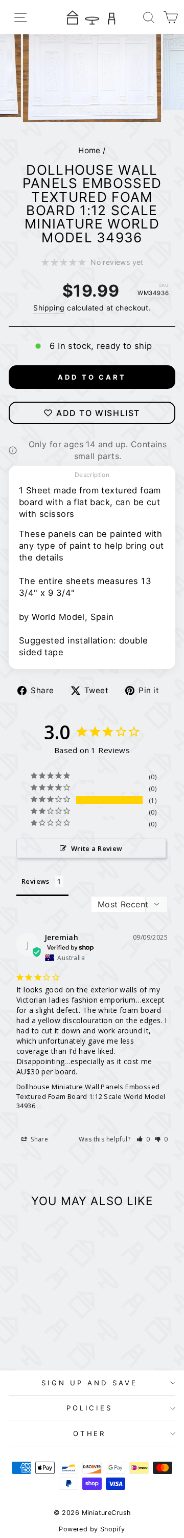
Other (89, 1433)
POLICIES (89, 1408)
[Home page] (92, 17)
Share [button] (38, 1139)
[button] (143, 1139)
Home (89, 150)
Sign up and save (89, 1383)
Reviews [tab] (35, 881)
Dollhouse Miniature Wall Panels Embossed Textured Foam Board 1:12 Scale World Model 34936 (90, 1096)
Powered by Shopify (92, 1529)
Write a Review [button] (97, 848)
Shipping (48, 307)
